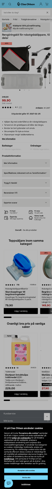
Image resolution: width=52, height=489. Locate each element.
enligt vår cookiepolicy (21, 438)
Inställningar (26, 484)
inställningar (9, 459)
